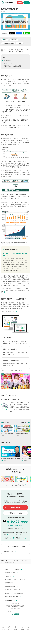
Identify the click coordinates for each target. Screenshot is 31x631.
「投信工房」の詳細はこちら (8, 311)
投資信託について (9, 551)
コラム (5, 39)
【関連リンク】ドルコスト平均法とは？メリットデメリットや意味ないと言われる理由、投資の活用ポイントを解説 (15, 290)
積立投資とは (7, 60)
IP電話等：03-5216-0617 (15, 525)
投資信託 (14, 39)
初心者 (20, 43)
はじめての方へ (8, 538)
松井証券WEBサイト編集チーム (10, 399)
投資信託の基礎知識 (9, 43)
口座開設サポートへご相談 (15, 513)
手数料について (20, 538)
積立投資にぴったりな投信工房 (12, 66)
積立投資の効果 (8, 63)
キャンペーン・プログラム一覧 (15, 485)
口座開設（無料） (15, 507)
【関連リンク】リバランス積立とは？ (10, 370)
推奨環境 (22, 579)
